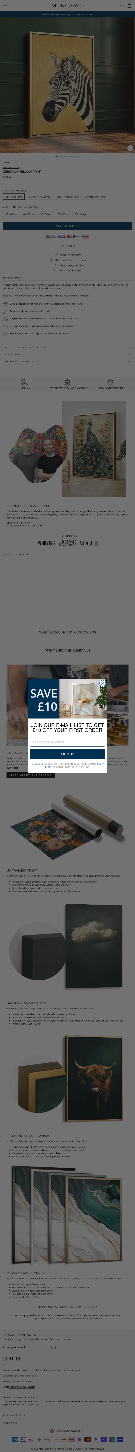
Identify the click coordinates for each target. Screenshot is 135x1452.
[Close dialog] (102, 683)
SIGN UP (67, 754)
